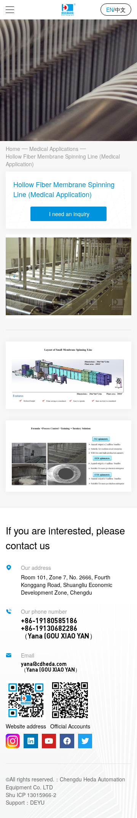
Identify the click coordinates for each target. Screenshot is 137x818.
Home (13, 148)
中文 (120, 9)
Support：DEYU (25, 802)
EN (109, 9)
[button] (16, 276)
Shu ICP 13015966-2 (31, 795)
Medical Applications (53, 148)
